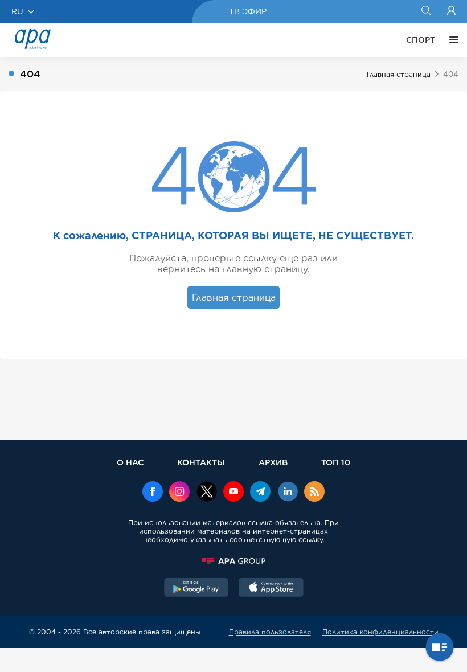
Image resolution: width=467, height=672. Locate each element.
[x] (206, 492)
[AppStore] (271, 589)
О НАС (130, 462)
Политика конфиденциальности (380, 632)
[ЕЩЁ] (451, 40)
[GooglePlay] (196, 589)
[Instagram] (179, 492)
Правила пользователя (270, 632)
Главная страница (399, 74)
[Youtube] (233, 492)
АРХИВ (273, 462)
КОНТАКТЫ (201, 462)
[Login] (451, 11)
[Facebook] (152, 492)
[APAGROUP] (233, 561)
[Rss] (314, 492)
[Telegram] (260, 492)
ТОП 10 (335, 462)
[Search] (426, 11)
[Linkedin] (287, 492)
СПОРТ (420, 39)
